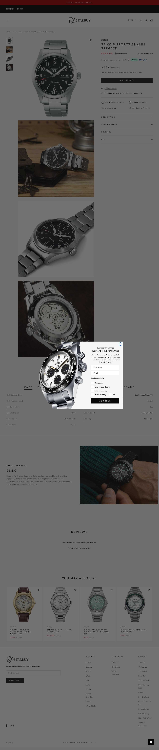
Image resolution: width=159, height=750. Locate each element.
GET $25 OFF (105, 400)
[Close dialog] (120, 344)
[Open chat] (151, 742)
